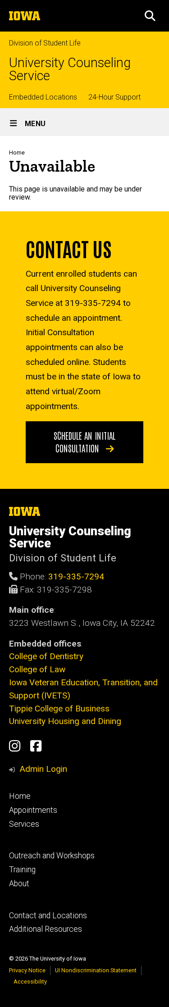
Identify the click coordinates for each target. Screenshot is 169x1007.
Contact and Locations (48, 915)
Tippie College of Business (59, 708)
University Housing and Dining (65, 721)
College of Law (37, 669)
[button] (150, 16)
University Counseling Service (70, 69)
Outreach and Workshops (52, 855)
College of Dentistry (46, 656)
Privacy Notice (27, 970)
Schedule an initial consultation (84, 441)
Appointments (33, 810)
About (19, 883)
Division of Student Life (45, 43)
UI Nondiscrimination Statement (96, 970)
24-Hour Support (114, 97)
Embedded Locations (43, 97)
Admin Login (43, 769)
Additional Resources (45, 929)
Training (22, 869)
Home (17, 152)
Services (24, 824)
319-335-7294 (76, 576)
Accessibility (30, 981)
